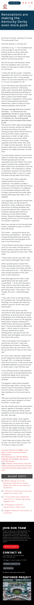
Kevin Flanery (26, 466)
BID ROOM (8, 568)
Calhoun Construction (14, 463)
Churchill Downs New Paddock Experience (17, 589)
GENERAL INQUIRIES (11, 564)
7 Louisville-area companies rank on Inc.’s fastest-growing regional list (16, 499)
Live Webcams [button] (14, 3)
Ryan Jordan (22, 468)
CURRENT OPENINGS (10, 546)
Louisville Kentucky (9, 468)
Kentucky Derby (14, 466)
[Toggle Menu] (30, 6)
